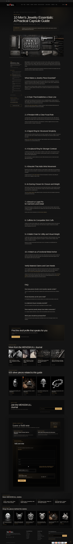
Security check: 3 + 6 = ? (23, 470)
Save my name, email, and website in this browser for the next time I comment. (46, 466)
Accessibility (27, 537)
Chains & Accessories (41, 4)
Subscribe (64, 535)
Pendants (28, 4)
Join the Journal (58, 408)
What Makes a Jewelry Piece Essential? (16, 71)
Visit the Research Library (14, 102)
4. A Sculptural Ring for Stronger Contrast (15, 78)
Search (63, 4)
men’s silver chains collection (32, 105)
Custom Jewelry (47, 4)
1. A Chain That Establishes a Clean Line (15, 73)
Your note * (20, 449)
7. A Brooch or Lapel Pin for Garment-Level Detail (16, 83)
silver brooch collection (43, 212)
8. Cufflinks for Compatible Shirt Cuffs (16, 85)
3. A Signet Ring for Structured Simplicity (16, 76)
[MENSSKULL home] (10, 532)
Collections (52, 4)
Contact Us (27, 538)
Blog (56, 4)
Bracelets (32, 4)
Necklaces (35, 4)
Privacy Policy (39, 539)
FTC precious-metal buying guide (34, 271)
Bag (66, 4)
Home (22, 4)
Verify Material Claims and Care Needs (16, 90)
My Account (38, 532)
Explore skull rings (16, 105)
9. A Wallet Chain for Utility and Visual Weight (16, 87)
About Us (27, 532)
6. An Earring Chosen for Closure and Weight (16, 81)
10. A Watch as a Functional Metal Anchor (15, 89)
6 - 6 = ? (44, 476)
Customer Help (39, 537)
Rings (24, 4)
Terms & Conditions (39, 538)
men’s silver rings (30, 139)
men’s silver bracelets (36, 174)
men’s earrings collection (30, 192)
